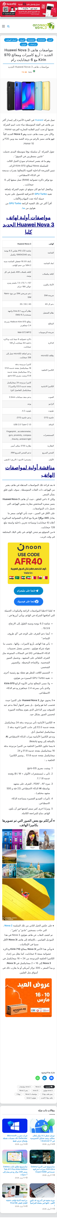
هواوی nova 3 (31, 1098)
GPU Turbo (15, 203)
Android (41, 40)
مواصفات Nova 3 (31, 1094)
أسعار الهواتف (11, 40)
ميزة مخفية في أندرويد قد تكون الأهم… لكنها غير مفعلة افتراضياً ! (42, 1203)
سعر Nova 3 (24, 1090)
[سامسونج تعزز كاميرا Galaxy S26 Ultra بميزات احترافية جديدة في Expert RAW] (42, 1157)
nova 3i (35, 1090)
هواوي (23, 44)
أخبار (50, 40)
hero (30, 72)
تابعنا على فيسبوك (26, 601)
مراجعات (33, 44)
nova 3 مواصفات (24, 1087)
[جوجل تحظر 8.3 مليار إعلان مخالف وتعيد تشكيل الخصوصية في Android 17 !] (42, 1126)
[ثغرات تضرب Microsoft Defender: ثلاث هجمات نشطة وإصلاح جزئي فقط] (14, 1126)
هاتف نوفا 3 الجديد (47, 1098)
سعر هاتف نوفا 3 (47, 1094)
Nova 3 (38, 1087)
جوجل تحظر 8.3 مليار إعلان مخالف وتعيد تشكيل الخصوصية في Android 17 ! (42, 1138)
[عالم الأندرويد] (44, 26)
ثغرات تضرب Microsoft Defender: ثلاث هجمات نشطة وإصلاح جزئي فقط (15, 1138)
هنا (23, 208)
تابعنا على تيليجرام (26, 590)
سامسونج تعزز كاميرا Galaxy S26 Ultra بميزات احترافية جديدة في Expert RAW (43, 1169)
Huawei (31, 40)
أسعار (22, 40)
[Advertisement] (28, 1044)
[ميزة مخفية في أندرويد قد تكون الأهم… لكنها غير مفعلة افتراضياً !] (42, 1190)
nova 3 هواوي (48, 1090)
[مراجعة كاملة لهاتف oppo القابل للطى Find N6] (14, 1190)
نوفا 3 (18, 1094)
